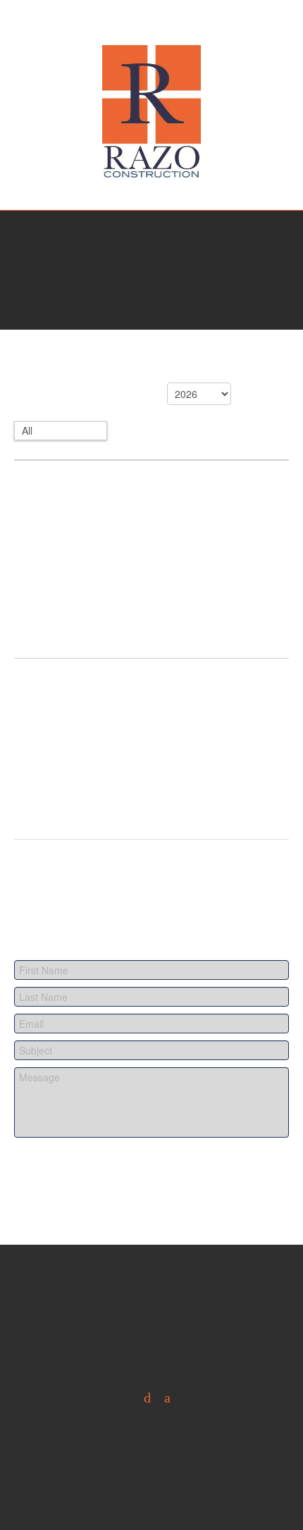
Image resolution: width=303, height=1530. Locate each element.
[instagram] (142, 1398)
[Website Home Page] (151, 111)
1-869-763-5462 (152, 204)
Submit (60, 1173)
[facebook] (162, 1398)
